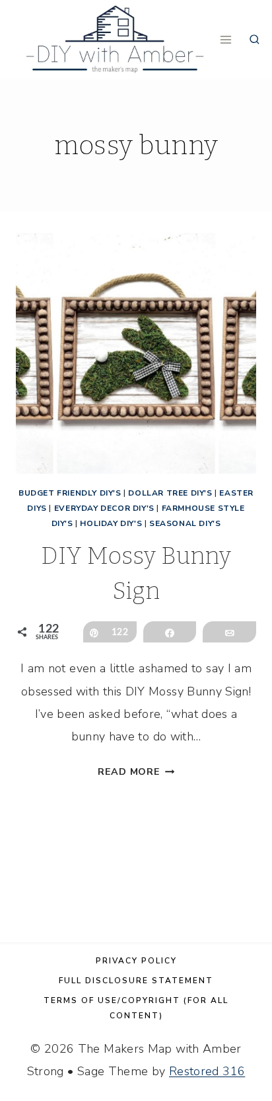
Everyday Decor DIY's (104, 508)
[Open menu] (226, 39)
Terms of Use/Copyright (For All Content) (136, 1008)
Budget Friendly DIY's (69, 493)
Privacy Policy (136, 960)
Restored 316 (207, 1071)
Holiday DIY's (111, 523)
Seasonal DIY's (185, 523)
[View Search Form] (254, 40)
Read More (136, 771)
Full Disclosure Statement (136, 980)
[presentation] (136, 353)
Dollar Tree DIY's (170, 493)
